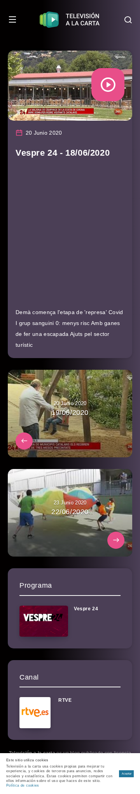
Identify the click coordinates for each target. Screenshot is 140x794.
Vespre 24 (86, 608)
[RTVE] (35, 712)
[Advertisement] (70, 237)
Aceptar (126, 773)
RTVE (65, 700)
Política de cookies (22, 785)
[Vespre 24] (43, 621)
